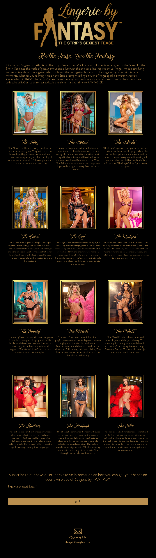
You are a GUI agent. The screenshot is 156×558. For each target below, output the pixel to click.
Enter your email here (21, 486)
